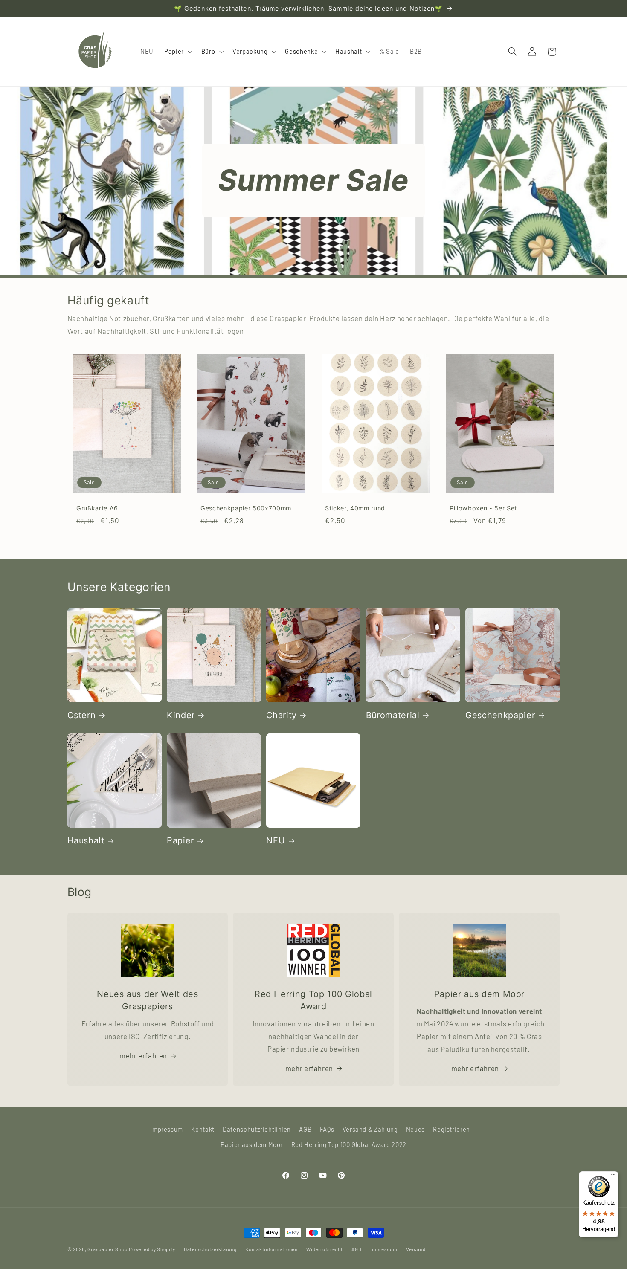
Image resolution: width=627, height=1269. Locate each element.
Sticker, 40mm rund (355, 508)
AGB (305, 1129)
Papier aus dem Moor (252, 1144)
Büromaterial (393, 715)
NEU (275, 840)
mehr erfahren (143, 1055)
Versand (415, 1249)
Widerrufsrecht (324, 1249)
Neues (415, 1129)
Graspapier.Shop (107, 1249)
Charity (281, 715)
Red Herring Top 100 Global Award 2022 (348, 1144)
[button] (177, 51)
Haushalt (85, 840)
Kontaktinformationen (271, 1249)
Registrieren (451, 1129)
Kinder (181, 715)
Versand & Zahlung (370, 1129)
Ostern (81, 715)
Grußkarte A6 (97, 508)
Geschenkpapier (500, 715)
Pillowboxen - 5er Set (483, 508)
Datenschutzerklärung (210, 1249)
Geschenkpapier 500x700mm (245, 508)
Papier (180, 840)
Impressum (166, 1129)
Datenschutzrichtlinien (257, 1129)
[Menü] (613, 1176)
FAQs (327, 1129)
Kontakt (202, 1129)
